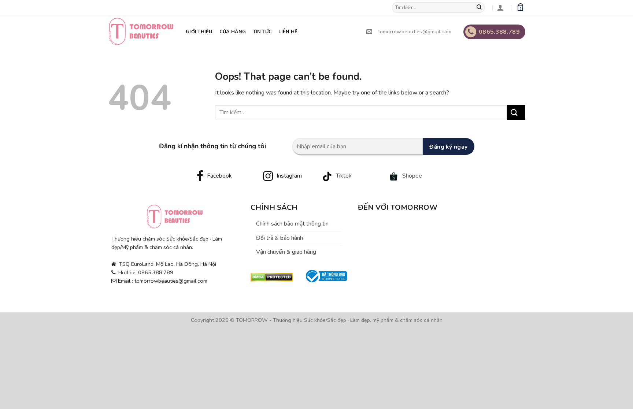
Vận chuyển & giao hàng (286, 252)
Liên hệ (287, 32)
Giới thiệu (199, 32)
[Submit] (481, 7)
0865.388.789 (499, 32)
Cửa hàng (232, 32)
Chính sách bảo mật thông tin (292, 224)
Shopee (412, 176)
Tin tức (262, 32)
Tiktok (344, 176)
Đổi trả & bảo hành (279, 238)
